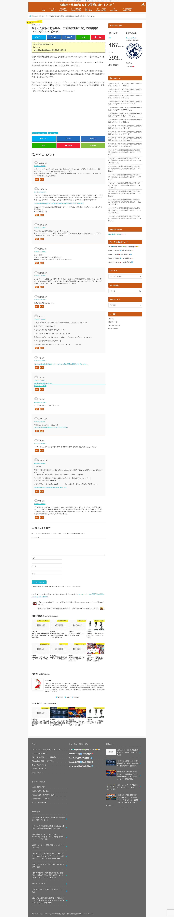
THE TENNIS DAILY (39, 753)
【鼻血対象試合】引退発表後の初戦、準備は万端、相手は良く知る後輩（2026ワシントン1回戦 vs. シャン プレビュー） (48, 875)
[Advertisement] (50, 110)
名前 (33, 558)
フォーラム (52, 9)
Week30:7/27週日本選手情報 (119, 258)
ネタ (113, 9)
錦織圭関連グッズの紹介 (41, 799)
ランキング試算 (101, 9)
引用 (36, 179)
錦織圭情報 (63, 9)
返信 (41, 179)
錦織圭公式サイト (38, 772)
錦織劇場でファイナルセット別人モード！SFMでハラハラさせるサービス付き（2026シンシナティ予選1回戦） (48, 836)
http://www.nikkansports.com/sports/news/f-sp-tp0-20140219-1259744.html (58, 203)
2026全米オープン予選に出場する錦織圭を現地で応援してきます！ (48, 819)
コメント (35, 537)
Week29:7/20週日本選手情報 (119, 262)
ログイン (111, 318)
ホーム (43, 9)
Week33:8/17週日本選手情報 (119, 250)
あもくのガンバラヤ (39, 765)
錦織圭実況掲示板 (38, 787)
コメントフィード (114, 325)
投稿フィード (112, 322)
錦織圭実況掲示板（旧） (41, 791)
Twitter (68, 697)
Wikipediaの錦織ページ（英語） (43, 761)
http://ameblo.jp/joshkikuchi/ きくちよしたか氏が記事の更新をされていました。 (61, 364)
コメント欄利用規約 (126, 9)
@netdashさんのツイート (117, 234)
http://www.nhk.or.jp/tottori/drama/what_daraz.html (50, 487)
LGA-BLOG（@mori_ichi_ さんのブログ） (47, 749)
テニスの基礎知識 (76, 9)
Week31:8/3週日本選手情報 (119, 254)
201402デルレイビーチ (40, 133)
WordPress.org (113, 329)
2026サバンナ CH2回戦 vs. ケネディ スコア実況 (48, 890)
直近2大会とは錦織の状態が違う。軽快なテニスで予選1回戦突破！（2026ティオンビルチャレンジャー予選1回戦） (48, 900)
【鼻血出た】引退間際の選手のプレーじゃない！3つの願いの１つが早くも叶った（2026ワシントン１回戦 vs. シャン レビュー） (48, 856)
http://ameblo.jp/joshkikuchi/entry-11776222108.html (51, 427)
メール (34, 566)
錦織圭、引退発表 (38, 883)
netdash (48, 680)
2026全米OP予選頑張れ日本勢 (121, 246)
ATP (109, 38)
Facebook (76, 697)
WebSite (60, 697)
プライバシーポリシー (38, 914)
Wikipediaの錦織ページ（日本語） (44, 757)
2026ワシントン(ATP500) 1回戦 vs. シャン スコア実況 (49, 865)
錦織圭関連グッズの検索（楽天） (44, 795)
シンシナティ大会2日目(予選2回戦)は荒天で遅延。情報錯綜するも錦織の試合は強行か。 (48, 827)
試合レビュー (88, 9)
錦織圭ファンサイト (39, 769)
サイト (34, 574)
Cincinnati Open (131, 38)
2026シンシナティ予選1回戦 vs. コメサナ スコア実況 (48, 846)
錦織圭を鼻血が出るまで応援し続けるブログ (87, 4)
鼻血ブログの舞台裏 (39, 802)
